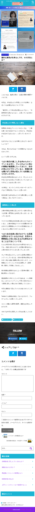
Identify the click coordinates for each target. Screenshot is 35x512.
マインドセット (18, 319)
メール (4, 403)
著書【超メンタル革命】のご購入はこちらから (17, 7)
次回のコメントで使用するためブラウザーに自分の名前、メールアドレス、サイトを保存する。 (16, 422)
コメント (4, 374)
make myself (16, 509)
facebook (14, 338)
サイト (3, 411)
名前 (3, 395)
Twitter (24, 338)
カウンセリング (5, 54)
